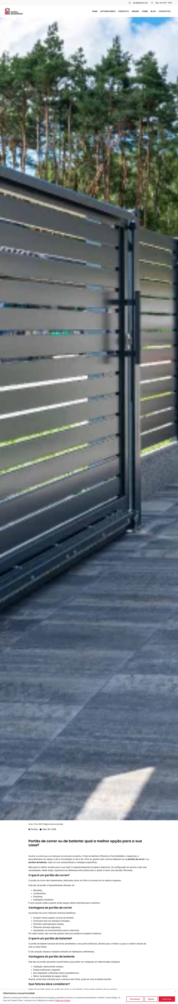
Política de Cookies (62, 1000)
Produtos (123, 11)
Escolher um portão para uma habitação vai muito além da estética (54, 856)
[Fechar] (175, 991)
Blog (153, 11)
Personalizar (135, 999)
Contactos (165, 11)
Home (94, 11)
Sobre (145, 11)
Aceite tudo (166, 999)
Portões (34, 829)
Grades (135, 11)
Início (30, 824)
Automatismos (108, 11)
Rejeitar (151, 999)
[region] (89, 997)
